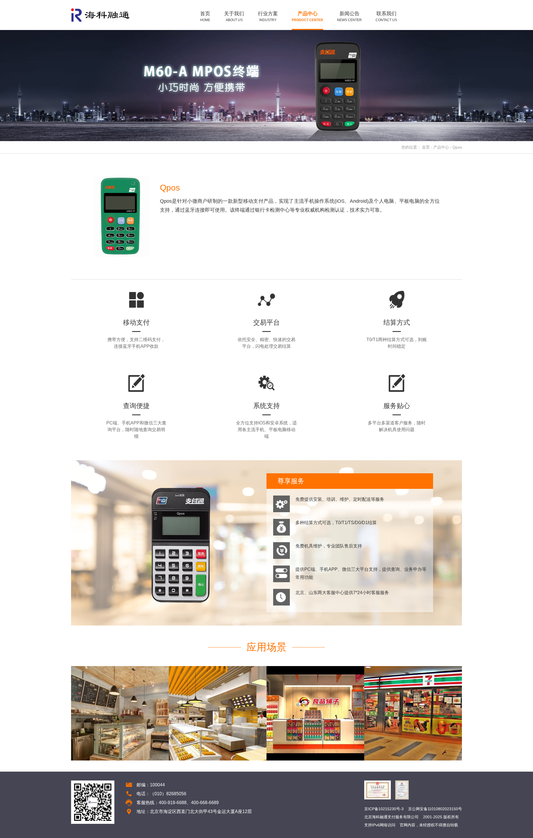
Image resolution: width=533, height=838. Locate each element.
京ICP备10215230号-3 (384, 809)
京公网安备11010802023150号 (435, 809)
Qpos (457, 147)
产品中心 (441, 147)
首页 (426, 147)
